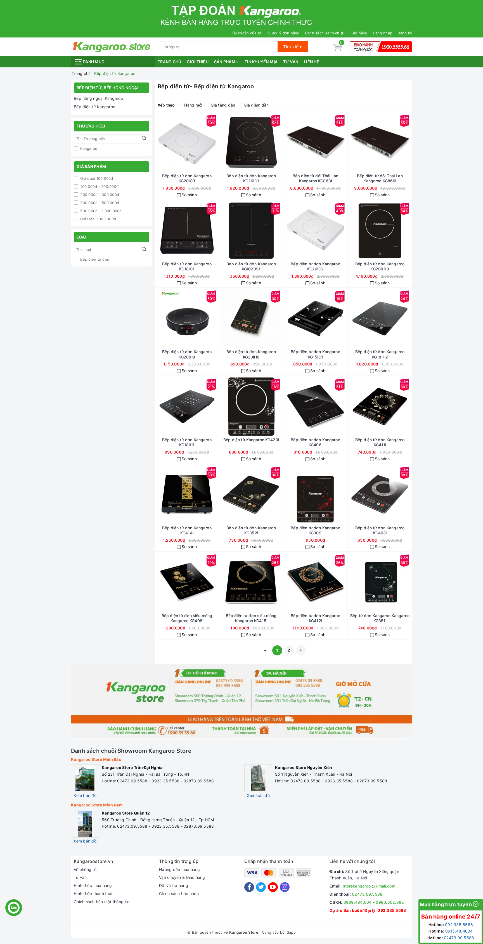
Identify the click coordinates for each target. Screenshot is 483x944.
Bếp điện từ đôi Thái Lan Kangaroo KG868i (315, 178)
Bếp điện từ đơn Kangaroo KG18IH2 (379, 354)
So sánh (189, 194)
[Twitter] (261, 887)
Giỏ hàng (359, 33)
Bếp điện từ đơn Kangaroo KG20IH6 (251, 354)
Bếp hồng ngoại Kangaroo (98, 98)
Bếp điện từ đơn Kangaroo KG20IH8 (186, 354)
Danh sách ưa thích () (325, 33)
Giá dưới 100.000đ (96, 178)
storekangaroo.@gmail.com (369, 886)
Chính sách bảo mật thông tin (101, 901)
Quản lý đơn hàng (284, 33)
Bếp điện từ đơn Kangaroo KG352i (251, 530)
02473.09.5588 (367, 894)
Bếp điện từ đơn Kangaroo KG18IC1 (186, 266)
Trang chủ (169, 61)
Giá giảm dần (256, 105)
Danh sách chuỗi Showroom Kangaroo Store (131, 750)
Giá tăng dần (223, 105)
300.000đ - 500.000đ (99, 202)
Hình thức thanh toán (93, 893)
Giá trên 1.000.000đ (97, 219)
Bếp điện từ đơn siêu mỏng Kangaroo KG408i (187, 618)
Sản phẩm (225, 61)
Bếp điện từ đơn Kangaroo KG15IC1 (315, 354)
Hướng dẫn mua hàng (179, 869)
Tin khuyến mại (261, 61)
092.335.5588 (391, 910)
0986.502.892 (390, 902)
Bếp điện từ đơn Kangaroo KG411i (379, 442)
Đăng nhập (382, 33)
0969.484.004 (358, 902)
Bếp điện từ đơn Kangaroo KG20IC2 (315, 266)
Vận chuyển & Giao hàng (182, 877)
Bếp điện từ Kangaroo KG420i (251, 439)
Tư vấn (291, 61)
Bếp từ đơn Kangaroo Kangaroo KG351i (379, 618)
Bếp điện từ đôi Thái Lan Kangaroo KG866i (379, 178)
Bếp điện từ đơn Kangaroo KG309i (315, 530)
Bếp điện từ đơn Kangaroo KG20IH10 (379, 266)
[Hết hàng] (295, 582)
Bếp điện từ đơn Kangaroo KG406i (315, 442)
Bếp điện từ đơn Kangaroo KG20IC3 (186, 178)
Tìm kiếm (292, 46)
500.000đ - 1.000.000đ (100, 211)
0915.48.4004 (459, 931)
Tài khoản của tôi (247, 33)
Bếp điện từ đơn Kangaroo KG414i (186, 530)
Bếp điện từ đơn (94, 259)
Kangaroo (88, 148)
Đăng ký (404, 33)
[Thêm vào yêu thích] (207, 142)
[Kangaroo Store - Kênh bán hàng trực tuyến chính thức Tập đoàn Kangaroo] (111, 46)
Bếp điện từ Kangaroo (94, 106)
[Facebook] (249, 887)
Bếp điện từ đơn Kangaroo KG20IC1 (251, 178)
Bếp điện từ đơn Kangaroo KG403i (379, 530)
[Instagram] (285, 887)
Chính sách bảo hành (179, 893)
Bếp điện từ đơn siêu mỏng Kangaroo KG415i (251, 618)
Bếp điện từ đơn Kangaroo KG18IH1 (186, 442)
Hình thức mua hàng (93, 885)
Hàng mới (193, 105)
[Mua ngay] (166, 142)
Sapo (291, 932)
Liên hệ (311, 61)
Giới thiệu (198, 61)
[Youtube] (273, 887)
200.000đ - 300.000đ (99, 194)
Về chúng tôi (85, 869)
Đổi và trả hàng (173, 885)
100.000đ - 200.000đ (99, 186)
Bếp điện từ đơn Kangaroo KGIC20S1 (251, 266)
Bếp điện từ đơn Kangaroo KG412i (315, 618)
